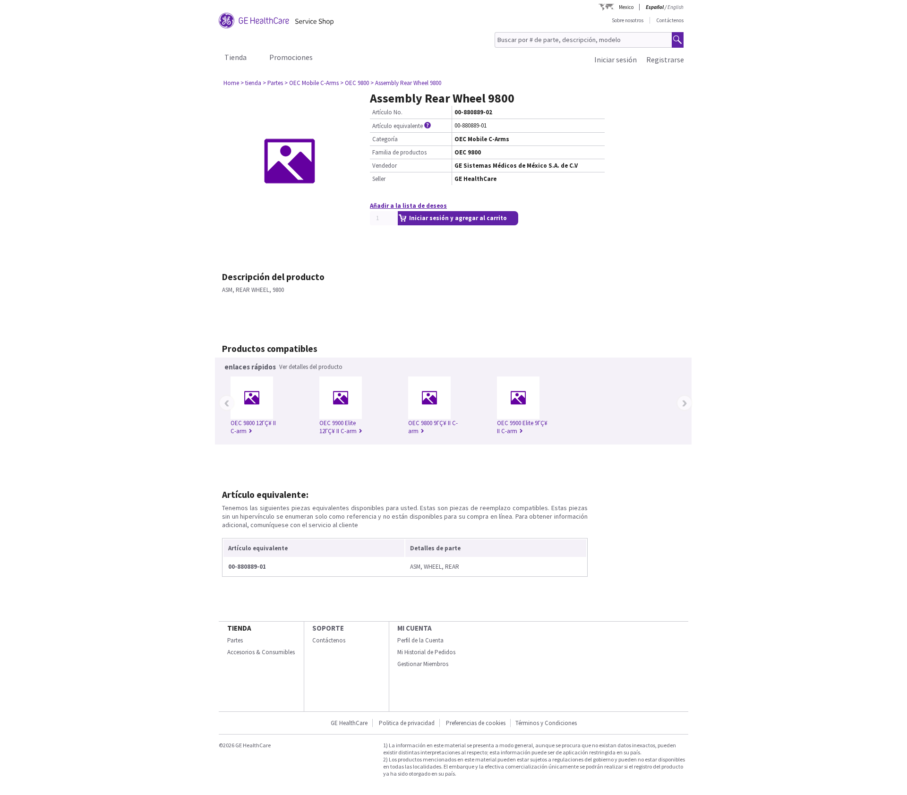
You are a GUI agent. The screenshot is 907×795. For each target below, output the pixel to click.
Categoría (385, 139)
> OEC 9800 (354, 83)
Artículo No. (387, 112)
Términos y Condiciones (546, 723)
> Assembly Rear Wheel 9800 (405, 83)
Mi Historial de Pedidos (426, 652)
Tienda (235, 57)
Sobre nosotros (627, 20)
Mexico (626, 7)
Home (231, 83)
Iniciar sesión (615, 59)
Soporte (328, 628)
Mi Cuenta (414, 628)
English (675, 7)
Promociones (291, 57)
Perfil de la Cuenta (420, 640)
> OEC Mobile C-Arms (311, 83)
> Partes (273, 83)
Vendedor (384, 166)
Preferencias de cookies (475, 723)
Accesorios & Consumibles (261, 652)
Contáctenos (670, 20)
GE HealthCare (349, 723)
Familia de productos (399, 152)
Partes (235, 640)
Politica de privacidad (407, 723)
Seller (378, 179)
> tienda (250, 83)
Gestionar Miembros (422, 664)
